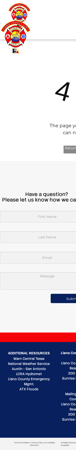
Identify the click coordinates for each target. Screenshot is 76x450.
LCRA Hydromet (29, 374)
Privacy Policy (37, 443)
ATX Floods (28, 389)
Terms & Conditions (22, 443)
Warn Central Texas (29, 358)
